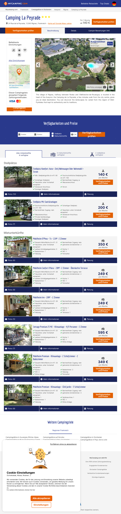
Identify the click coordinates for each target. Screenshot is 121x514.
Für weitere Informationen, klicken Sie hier (21, 490)
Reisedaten (23, 130)
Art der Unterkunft (60, 130)
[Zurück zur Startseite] (16, 3)
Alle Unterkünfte (23, 154)
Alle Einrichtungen (17, 60)
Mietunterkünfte (60, 136)
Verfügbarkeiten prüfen (103, 22)
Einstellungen (41, 504)
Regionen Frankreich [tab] (60, 430)
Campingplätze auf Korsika (53, 437)
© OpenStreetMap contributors (16, 86)
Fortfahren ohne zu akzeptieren (63, 444)
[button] (19, 72)
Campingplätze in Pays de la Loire (93, 440)
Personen (73, 130)
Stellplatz (58, 134)
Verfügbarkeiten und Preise (103, 182)
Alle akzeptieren (41, 498)
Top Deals (104, 3)
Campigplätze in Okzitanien (91, 437)
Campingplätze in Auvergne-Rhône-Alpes (22, 437)
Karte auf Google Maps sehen (60, 23)
